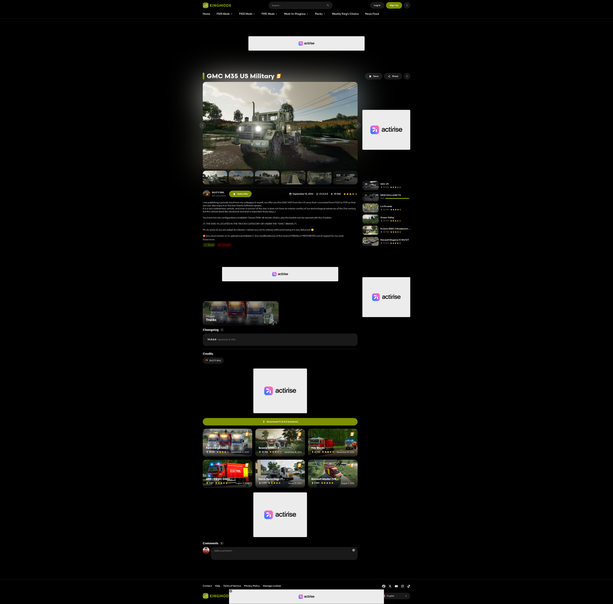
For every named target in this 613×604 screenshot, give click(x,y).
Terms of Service (232, 585)
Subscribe (242, 193)
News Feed (372, 13)
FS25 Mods (223, 13)
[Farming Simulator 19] (278, 76)
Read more (209, 239)
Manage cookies (272, 586)
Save (375, 76)
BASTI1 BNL (218, 192)
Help (217, 585)
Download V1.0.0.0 (282, 421)
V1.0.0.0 (222, 339)
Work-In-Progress (295, 13)
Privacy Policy (252, 585)
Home (206, 13)
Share (395, 76)
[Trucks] (270, 319)
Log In (377, 5)
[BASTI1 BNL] (206, 194)
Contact (207, 585)
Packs (318, 13)
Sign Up (394, 5)
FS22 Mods (245, 13)
